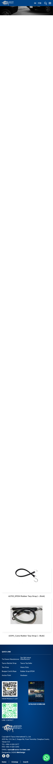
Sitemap (14, 762)
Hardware (23, 675)
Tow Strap (5, 667)
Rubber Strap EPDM (27, 671)
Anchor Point (6, 675)
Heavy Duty (24, 667)
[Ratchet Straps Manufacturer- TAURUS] (12, 3)
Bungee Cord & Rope (9, 671)
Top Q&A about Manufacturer (25, 658)
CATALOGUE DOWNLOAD (36, 704)
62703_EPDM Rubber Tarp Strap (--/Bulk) (26, 596)
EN (35, 3)
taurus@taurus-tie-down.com (19, 749)
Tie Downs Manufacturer (10, 659)
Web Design (21, 752)
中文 (39, 3)
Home (4, 762)
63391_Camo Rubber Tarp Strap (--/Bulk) (26, 636)
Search (25, 762)
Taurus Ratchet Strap (9, 663)
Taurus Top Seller (26, 663)
